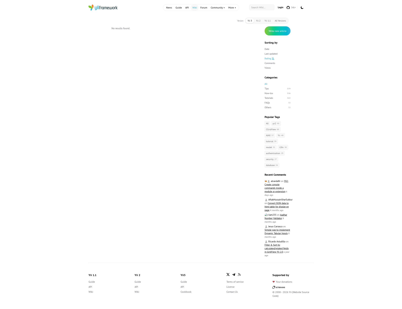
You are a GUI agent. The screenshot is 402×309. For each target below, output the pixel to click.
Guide (179, 7)
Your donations (284, 281)
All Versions (280, 20)
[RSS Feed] (239, 274)
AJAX (270, 135)
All (266, 83)
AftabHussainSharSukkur (280, 199)
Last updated (271, 53)
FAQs (278, 102)
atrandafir (275, 181)
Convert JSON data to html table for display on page (277, 207)
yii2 (276, 123)
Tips (278, 88)
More (231, 7)
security (271, 159)
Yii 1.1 (268, 20)
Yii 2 (258, 20)
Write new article (277, 30)
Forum (203, 7)
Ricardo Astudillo (276, 241)
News (169, 7)
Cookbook (186, 291)
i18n (283, 147)
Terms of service (235, 281)
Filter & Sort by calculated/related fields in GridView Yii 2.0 (277, 248)
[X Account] (228, 274)
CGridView (272, 129)
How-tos (278, 93)
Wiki (194, 7)
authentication (274, 153)
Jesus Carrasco (275, 226)
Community (217, 7)
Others (278, 107)
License (230, 286)
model (270, 147)
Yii (280, 135)
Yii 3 (250, 20)
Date (267, 49)
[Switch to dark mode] (302, 7)
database (272, 165)
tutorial (271, 141)
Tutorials (278, 97)
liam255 (272, 214)
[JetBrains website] (278, 287)
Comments (270, 63)
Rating (268, 58)
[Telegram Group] (233, 274)
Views (268, 67)
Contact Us (232, 291)
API (187, 7)
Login (280, 7)
